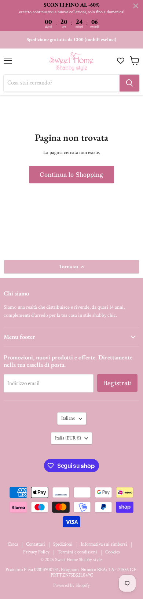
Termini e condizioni (77, 552)
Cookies (112, 552)
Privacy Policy (36, 552)
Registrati (117, 383)
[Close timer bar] (136, 6)
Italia (68, 438)
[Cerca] (129, 83)
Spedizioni (63, 544)
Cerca (13, 544)
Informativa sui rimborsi (104, 544)
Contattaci (35, 544)
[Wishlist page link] (121, 60)
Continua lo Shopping (71, 174)
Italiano (68, 418)
